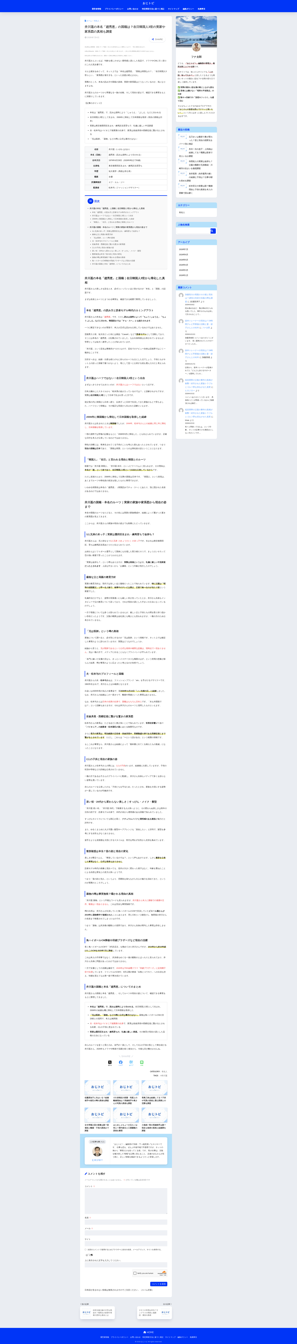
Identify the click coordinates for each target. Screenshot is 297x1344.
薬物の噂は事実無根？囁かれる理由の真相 (108, 257)
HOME (150, 1332)
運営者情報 (96, 9)
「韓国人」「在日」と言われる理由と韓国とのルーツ (113, 222)
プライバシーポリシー (114, 9)
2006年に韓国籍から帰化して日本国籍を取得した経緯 (113, 219)
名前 (88, 1218)
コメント (90, 1186)
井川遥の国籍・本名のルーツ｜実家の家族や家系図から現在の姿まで (118, 227)
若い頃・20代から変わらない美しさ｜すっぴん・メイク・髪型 (116, 251)
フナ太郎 (206, 328)
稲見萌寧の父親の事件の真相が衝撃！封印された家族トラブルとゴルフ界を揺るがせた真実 (199, 383)
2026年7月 (183, 249)
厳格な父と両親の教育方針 (102, 234)
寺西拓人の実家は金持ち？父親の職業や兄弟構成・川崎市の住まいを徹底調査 (196, 165)
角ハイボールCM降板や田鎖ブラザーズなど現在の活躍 (113, 261)
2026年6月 (183, 255)
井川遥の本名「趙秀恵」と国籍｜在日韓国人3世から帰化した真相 (117, 208)
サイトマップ (173, 9)
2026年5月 (183, 260)
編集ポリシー (188, 9)
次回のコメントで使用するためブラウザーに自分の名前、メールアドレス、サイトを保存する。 (125, 1250)
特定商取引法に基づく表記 (153, 9)
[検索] (213, 231)
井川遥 (164, 1075)
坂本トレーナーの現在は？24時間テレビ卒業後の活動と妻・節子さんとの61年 (199, 324)
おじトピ (148, 3)
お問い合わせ (132, 9)
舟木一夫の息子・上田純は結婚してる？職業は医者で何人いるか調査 (196, 152)
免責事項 (201, 9)
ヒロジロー (190, 390)
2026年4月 (183, 265)
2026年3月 (183, 270)
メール (89, 1228)
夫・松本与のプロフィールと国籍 (105, 241)
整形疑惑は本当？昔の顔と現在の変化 (107, 254)
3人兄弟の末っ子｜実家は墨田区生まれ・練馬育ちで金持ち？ (116, 231)
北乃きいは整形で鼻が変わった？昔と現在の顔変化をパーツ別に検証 (196, 140)
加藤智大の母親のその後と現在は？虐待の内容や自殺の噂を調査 (199, 298)
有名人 (164, 1071)
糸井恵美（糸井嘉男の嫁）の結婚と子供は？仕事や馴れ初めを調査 (196, 177)
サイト (88, 1239)
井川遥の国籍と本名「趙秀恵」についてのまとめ (111, 264)
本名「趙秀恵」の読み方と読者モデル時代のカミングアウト (115, 212)
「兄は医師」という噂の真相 (103, 238)
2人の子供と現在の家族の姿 (103, 248)
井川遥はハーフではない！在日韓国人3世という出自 (112, 216)
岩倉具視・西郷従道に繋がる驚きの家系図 (108, 244)
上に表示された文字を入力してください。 (103, 1260)
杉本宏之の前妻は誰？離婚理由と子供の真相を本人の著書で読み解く (196, 189)
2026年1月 (183, 275)
